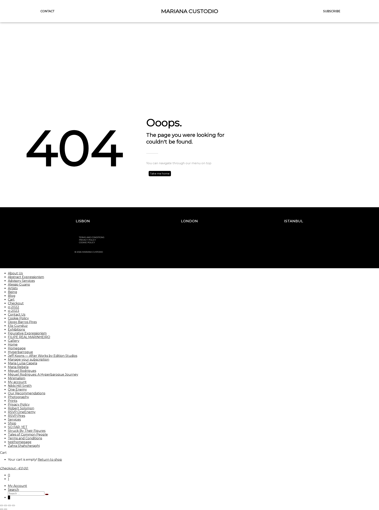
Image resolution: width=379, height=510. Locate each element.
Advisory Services (21, 281)
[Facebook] (282, 239)
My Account (17, 486)
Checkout (16, 303)
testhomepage (19, 442)
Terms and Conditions (91, 237)
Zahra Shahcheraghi (24, 446)
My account (17, 382)
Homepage (17, 348)
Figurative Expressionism (27, 333)
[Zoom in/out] (1, 505)
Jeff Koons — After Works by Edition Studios (42, 356)
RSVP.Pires (16, 416)
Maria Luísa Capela (22, 363)
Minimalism (16, 378)
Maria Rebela (18, 367)
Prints (12, 401)
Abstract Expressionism (26, 277)
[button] (83, 221)
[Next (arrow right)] (5, 509)
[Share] (9, 505)
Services (14, 419)
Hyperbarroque (20, 352)
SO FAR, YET (17, 427)
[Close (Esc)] (13, 505)
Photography (18, 397)
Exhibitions (16, 329)
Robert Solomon (21, 408)
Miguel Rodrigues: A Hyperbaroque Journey (43, 374)
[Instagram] (271, 239)
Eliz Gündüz (18, 326)
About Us (15, 273)
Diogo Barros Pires (22, 322)
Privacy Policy (87, 240)
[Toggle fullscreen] (5, 505)
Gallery (13, 341)
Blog (11, 296)
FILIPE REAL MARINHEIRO (29, 337)
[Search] (46, 494)
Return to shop (50, 459)
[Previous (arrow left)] (1, 509)
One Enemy (17, 389)
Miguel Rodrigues (22, 371)
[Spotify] (303, 239)
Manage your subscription (28, 359)
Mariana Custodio (189, 11)
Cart (11, 299)
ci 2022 (13, 307)
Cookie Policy (87, 242)
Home (13, 344)
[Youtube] (292, 239)
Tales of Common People (28, 434)
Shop (12, 423)
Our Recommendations (26, 393)
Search (13, 489)
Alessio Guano (19, 284)
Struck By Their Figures (26, 431)
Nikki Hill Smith (20, 386)
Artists (13, 288)
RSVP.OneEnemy (22, 412)
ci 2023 (13, 311)
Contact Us (16, 314)
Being (12, 292)
